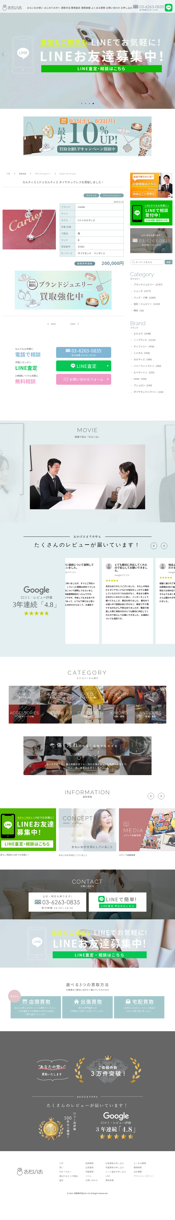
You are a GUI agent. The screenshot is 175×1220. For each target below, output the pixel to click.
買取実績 (85, 7)
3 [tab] (89, 103)
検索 (169, 262)
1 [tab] (81, 103)
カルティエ (91, 195)
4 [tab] (93, 103)
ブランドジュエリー (112, 195)
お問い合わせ (113, 7)
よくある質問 (98, 7)
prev (53, 324)
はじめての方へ (52, 7)
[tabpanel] (87, 54)
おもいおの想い (35, 7)
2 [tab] (85, 103)
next (72, 324)
